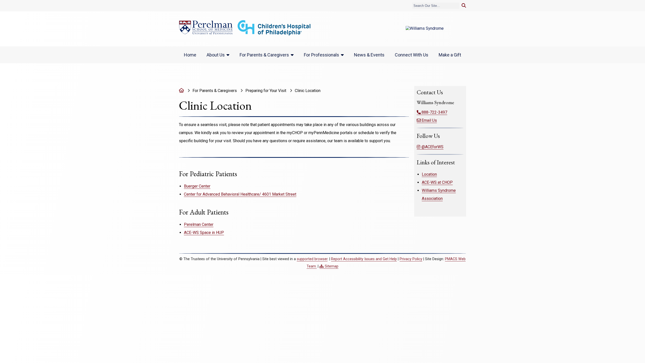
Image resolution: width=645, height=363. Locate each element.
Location (429, 174)
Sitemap (331, 266)
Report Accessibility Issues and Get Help (364, 259)
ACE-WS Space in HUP (204, 232)
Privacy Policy (411, 259)
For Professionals (321, 54)
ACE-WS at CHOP (437, 182)
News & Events (369, 54)
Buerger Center (197, 186)
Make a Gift (450, 54)
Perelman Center (198, 224)
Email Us (429, 120)
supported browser (312, 259)
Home (190, 54)
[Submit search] (464, 5)
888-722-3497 (434, 112)
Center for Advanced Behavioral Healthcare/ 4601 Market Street (240, 194)
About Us (216, 54)
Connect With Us (411, 54)
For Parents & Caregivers (264, 54)
